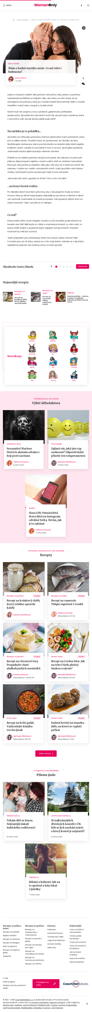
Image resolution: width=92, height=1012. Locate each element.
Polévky (70, 293)
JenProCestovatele (11, 1008)
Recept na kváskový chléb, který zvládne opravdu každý (20, 300)
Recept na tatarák (11, 932)
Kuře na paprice (10, 946)
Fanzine (61, 1005)
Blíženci (53, 341)
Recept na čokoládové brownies (34, 952)
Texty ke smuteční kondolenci (78, 947)
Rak (32, 380)
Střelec (32, 341)
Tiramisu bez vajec (55, 936)
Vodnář (74, 367)
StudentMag (71, 1005)
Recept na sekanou (11, 939)
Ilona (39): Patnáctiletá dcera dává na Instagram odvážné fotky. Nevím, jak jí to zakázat (45, 518)
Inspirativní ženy (14, 444)
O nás (5, 978)
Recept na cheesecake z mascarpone (31, 932)
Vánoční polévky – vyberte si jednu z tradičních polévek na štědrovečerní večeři (78, 299)
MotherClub (8, 1005)
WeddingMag (26, 1008)
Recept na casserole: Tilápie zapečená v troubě (47, 300)
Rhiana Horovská (65, 613)
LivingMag (37, 1008)
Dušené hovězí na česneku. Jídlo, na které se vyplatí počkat (68, 726)
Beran (32, 367)
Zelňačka (7, 956)
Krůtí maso (11, 718)
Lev (53, 354)
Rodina (32, 508)
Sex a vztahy (22, 19)
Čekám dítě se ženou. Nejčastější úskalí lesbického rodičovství (21, 824)
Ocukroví (47, 1008)
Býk (74, 341)
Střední (81, 656)
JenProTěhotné (30, 1005)
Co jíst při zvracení (78, 942)
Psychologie (56, 444)
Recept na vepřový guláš (11, 951)
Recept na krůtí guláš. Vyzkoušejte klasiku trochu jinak (20, 726)
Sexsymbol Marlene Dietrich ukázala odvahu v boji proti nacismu (23, 452)
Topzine (53, 1005)
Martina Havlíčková (21, 615)
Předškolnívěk (43, 1005)
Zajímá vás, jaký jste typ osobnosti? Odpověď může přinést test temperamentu (68, 452)
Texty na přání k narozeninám (77, 931)
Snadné (37, 596)
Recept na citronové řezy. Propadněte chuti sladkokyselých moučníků (23, 665)
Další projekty (9, 981)
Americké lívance (55, 933)
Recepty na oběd (47, 291)
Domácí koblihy (54, 944)
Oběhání (18, 1005)
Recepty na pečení (19, 292)
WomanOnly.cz (14, 19)
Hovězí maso (56, 656)
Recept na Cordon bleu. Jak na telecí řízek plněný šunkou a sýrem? (68, 665)
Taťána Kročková (20, 462)
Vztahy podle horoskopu (75, 937)
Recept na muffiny (33, 963)
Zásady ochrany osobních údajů (14, 986)
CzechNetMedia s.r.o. (24, 999)
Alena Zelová (20, 78)
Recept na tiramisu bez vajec (33, 946)
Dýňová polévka (77, 962)
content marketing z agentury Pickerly (48, 1002)
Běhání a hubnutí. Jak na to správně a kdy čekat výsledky (44, 885)
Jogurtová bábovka (56, 940)
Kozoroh (32, 354)
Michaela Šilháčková (67, 462)
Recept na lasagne (11, 942)
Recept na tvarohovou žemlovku (34, 958)
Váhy (74, 354)
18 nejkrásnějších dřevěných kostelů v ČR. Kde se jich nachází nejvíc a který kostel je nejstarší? (68, 826)
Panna (53, 380)
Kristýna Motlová (20, 674)
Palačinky (51, 929)
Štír (53, 367)
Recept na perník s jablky (33, 940)
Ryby (74, 380)
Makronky (51, 947)
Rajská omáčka (9, 935)
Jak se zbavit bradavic (75, 953)
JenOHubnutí (57, 1008)
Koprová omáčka (77, 958)
